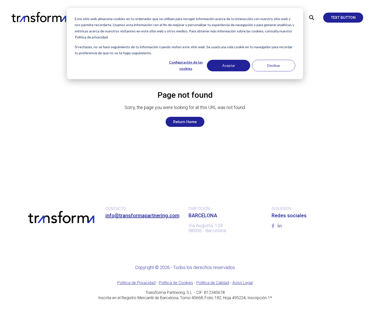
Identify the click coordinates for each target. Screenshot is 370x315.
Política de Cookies (176, 282)
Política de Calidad (212, 282)
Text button (343, 17)
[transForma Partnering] (38, 17)
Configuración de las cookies (186, 65)
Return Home (185, 122)
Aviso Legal (242, 282)
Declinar (273, 65)
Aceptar (228, 65)
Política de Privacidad (136, 282)
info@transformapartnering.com (142, 216)
